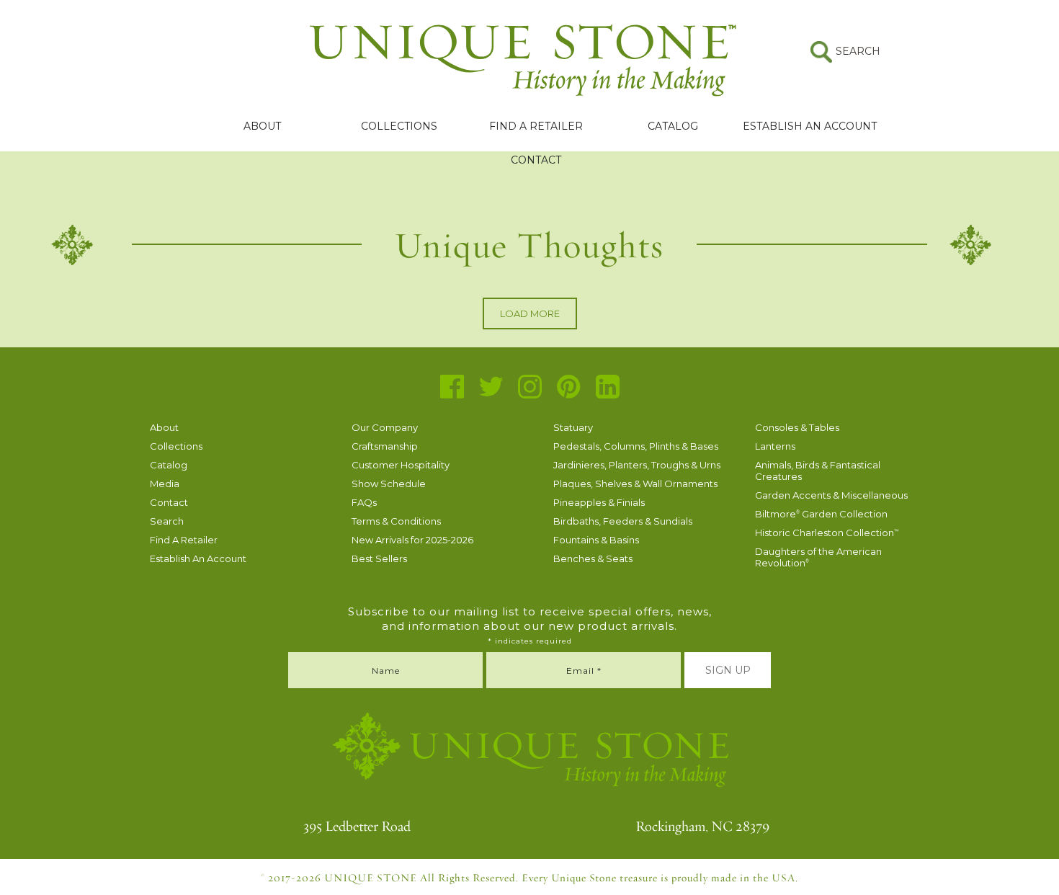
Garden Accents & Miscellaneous (831, 495)
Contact (536, 159)
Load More (530, 313)
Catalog (673, 126)
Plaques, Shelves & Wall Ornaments (635, 483)
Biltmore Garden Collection (821, 514)
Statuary (573, 427)
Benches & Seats (593, 558)
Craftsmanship (385, 446)
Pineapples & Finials (599, 502)
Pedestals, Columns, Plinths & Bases (635, 446)
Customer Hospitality (401, 465)
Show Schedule (389, 483)
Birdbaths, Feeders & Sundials (622, 521)
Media (164, 483)
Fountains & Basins (596, 540)
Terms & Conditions (396, 521)
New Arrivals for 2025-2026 (412, 540)
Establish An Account (810, 126)
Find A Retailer (536, 126)
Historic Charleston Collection (827, 532)
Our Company (385, 427)
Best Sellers (379, 558)
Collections (399, 126)
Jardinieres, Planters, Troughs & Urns (636, 465)
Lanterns (775, 446)
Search (167, 521)
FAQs (364, 502)
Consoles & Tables (797, 427)
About (262, 126)
